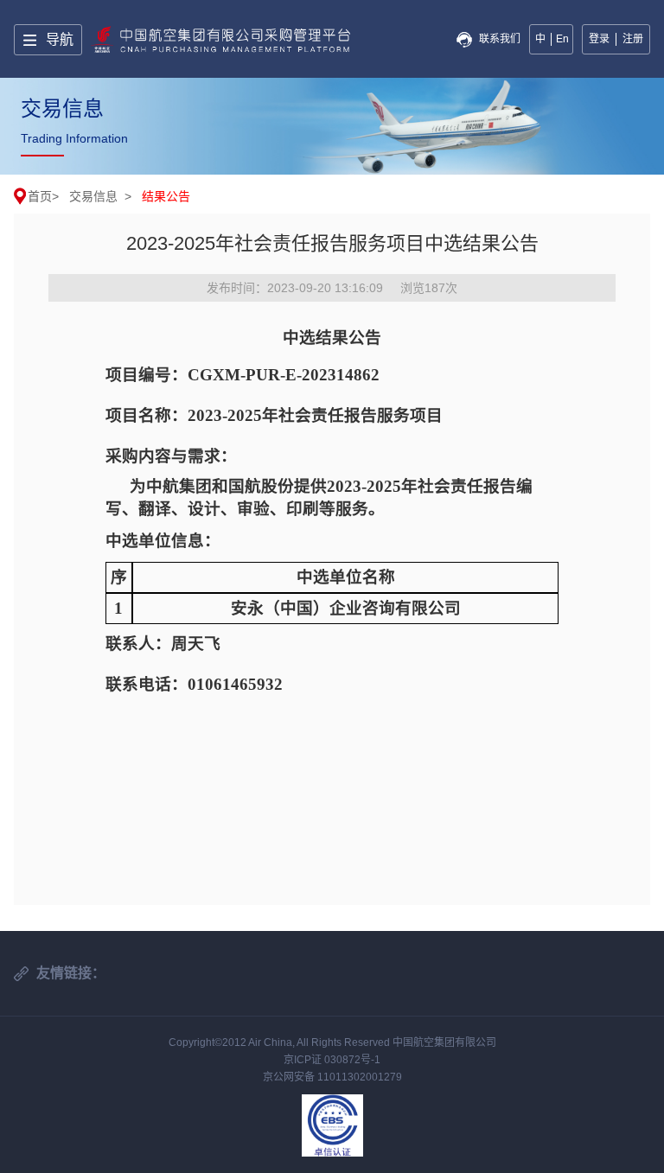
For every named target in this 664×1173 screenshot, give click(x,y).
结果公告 (166, 196)
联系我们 (499, 39)
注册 (632, 39)
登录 (599, 39)
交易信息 (93, 196)
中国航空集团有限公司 (444, 1042)
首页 (40, 196)
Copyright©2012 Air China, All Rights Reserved (281, 1042)
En (562, 39)
